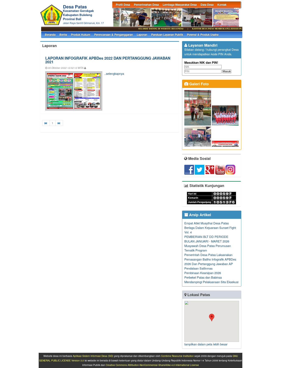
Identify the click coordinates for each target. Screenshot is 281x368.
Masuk (227, 71)
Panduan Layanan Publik (167, 35)
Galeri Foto (198, 84)
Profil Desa (123, 5)
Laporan (142, 35)
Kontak (221, 5)
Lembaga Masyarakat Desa (180, 5)
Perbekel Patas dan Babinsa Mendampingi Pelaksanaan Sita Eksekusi (211, 279)
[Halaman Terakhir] (59, 123)
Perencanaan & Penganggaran (113, 35)
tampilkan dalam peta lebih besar (206, 344)
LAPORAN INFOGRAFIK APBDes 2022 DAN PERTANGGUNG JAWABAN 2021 (107, 60)
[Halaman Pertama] (46, 123)
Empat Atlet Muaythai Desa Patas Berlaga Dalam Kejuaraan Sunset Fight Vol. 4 (210, 227)
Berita (63, 35)
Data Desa (207, 5)
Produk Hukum (80, 35)
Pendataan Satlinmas (198, 268)
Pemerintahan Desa (146, 5)
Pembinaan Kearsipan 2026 (202, 273)
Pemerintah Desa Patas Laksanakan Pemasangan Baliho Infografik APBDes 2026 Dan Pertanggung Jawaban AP (210, 259)
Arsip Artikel (199, 214)
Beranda (50, 35)
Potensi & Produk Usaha (202, 35)
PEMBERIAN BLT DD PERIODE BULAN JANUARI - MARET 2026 (206, 238)
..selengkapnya (114, 73)
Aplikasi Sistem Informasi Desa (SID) (93, 356)
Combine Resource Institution (177, 356)
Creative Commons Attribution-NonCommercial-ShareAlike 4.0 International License (152, 365)
